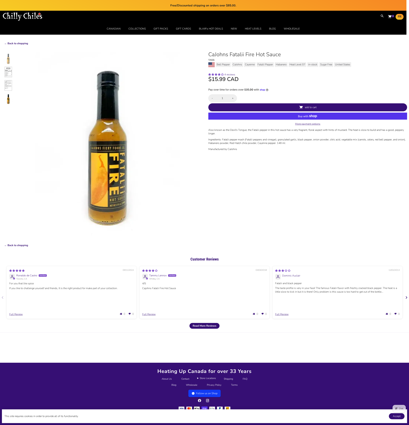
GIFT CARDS (183, 29)
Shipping (228, 378)
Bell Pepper (223, 64)
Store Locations (208, 378)
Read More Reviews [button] (204, 326)
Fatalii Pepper (265, 64)
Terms (234, 385)
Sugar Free (326, 64)
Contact (185, 378)
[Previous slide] (2, 297)
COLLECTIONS (137, 29)
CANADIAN (114, 29)
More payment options (307, 124)
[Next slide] (406, 297)
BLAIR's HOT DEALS (211, 29)
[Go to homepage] (22, 20)
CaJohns (237, 64)
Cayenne (250, 64)
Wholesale (191, 385)
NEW (234, 29)
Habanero (281, 64)
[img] (17, 270)
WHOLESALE (292, 29)
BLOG (272, 29)
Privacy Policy (214, 385)
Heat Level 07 (297, 64)
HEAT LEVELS (253, 29)
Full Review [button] (16, 314)
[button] (216, 74)
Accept (397, 416)
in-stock (312, 64)
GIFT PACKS (161, 29)
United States (342, 64)
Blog (173, 385)
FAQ (245, 378)
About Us (167, 378)
